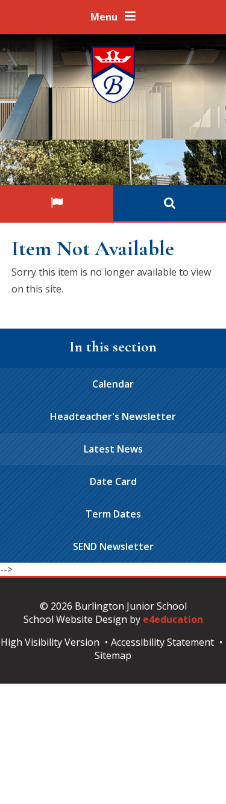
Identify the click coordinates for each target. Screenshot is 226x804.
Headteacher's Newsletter (113, 416)
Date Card (113, 481)
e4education (173, 619)
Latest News (113, 449)
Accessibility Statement (162, 642)
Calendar (113, 384)
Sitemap (113, 655)
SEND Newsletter (113, 546)
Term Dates (113, 514)
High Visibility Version (50, 642)
